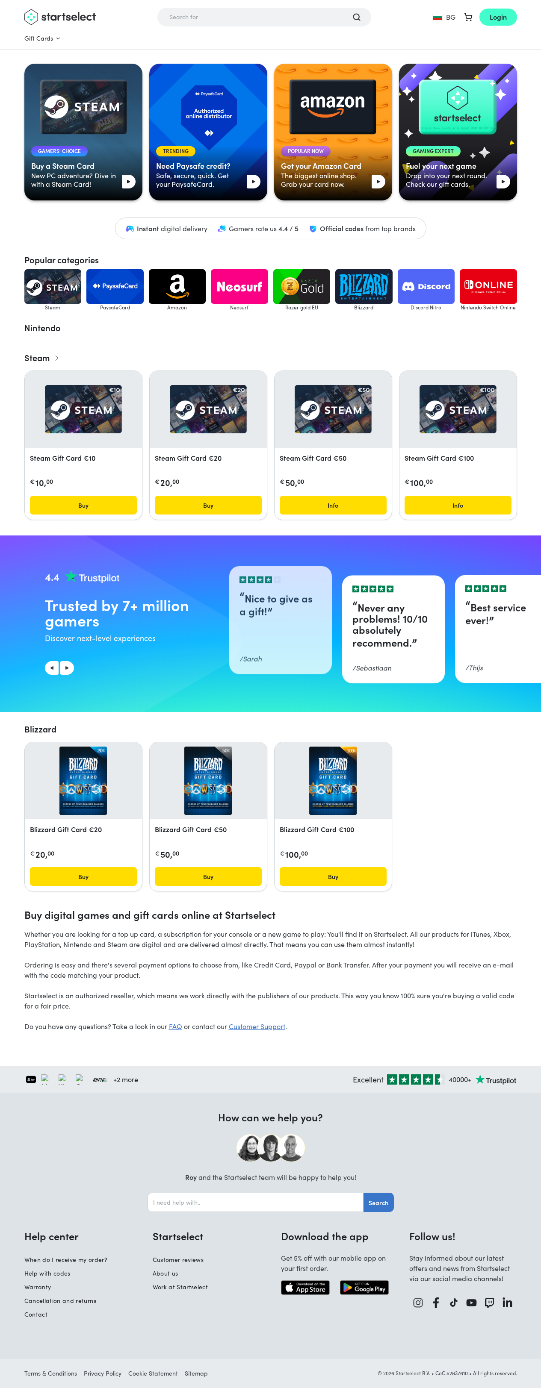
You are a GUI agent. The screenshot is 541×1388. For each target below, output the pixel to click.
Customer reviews (178, 1260)
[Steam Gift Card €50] (333, 409)
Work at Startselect (180, 1287)
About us (165, 1273)
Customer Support (257, 1026)
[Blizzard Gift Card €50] (208, 781)
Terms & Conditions (50, 1373)
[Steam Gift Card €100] (458, 409)
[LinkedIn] (508, 1303)
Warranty (37, 1287)
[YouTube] (472, 1303)
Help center (51, 1236)
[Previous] (52, 668)
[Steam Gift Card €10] (83, 409)
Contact (35, 1314)
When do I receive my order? (65, 1260)
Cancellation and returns (60, 1301)
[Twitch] (490, 1303)
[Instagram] (418, 1303)
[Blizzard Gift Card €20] (83, 781)
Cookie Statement (153, 1373)
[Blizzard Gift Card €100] (333, 781)
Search (378, 1202)
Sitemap (196, 1373)
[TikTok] (454, 1303)
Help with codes (47, 1273)
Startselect (178, 1236)
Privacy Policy (102, 1373)
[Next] (67, 668)
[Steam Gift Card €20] (208, 409)
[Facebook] (436, 1303)
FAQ (175, 1026)
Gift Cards (38, 38)
